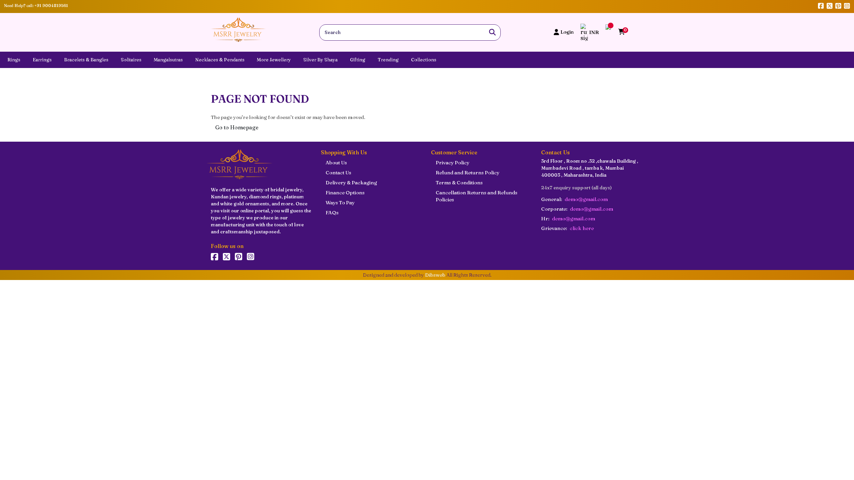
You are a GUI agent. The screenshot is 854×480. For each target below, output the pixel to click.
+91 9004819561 (51, 5)
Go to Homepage (237, 127)
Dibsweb (435, 275)
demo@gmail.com (586, 199)
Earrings (42, 60)
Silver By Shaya (320, 60)
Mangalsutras (168, 60)
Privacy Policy (452, 162)
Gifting (357, 60)
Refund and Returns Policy (467, 172)
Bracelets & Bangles (86, 60)
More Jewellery (274, 60)
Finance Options (345, 192)
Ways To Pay (340, 202)
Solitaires (131, 60)
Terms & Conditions (459, 182)
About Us (336, 162)
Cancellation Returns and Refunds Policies (476, 196)
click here (582, 228)
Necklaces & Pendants (220, 60)
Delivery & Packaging (351, 182)
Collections (423, 60)
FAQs (332, 212)
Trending (388, 60)
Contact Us (338, 172)
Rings (13, 60)
